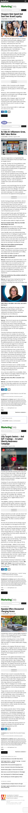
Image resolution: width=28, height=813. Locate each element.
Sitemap (21, 796)
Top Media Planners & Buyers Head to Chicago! (12, 783)
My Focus (15, 564)
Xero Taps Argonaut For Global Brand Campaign (12, 774)
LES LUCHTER (5, 420)
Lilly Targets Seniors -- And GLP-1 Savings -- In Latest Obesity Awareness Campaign (13, 762)
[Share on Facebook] (2, 112)
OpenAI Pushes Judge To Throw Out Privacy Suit (12, 769)
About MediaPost (9, 795)
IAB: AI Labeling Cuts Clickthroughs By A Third (11, 776)
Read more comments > (20, 412)
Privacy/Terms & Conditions (12, 798)
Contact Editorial (9, 796)
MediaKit (16, 795)
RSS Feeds (16, 796)
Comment (4, 115)
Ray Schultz (5, 18)
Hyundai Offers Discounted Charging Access (11, 764)
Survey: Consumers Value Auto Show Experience (12, 767)
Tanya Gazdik (5, 613)
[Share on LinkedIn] (5, 112)
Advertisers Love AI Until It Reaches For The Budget (13, 772)
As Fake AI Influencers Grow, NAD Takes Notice (12, 758)
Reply (2, 410)
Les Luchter (5, 136)
